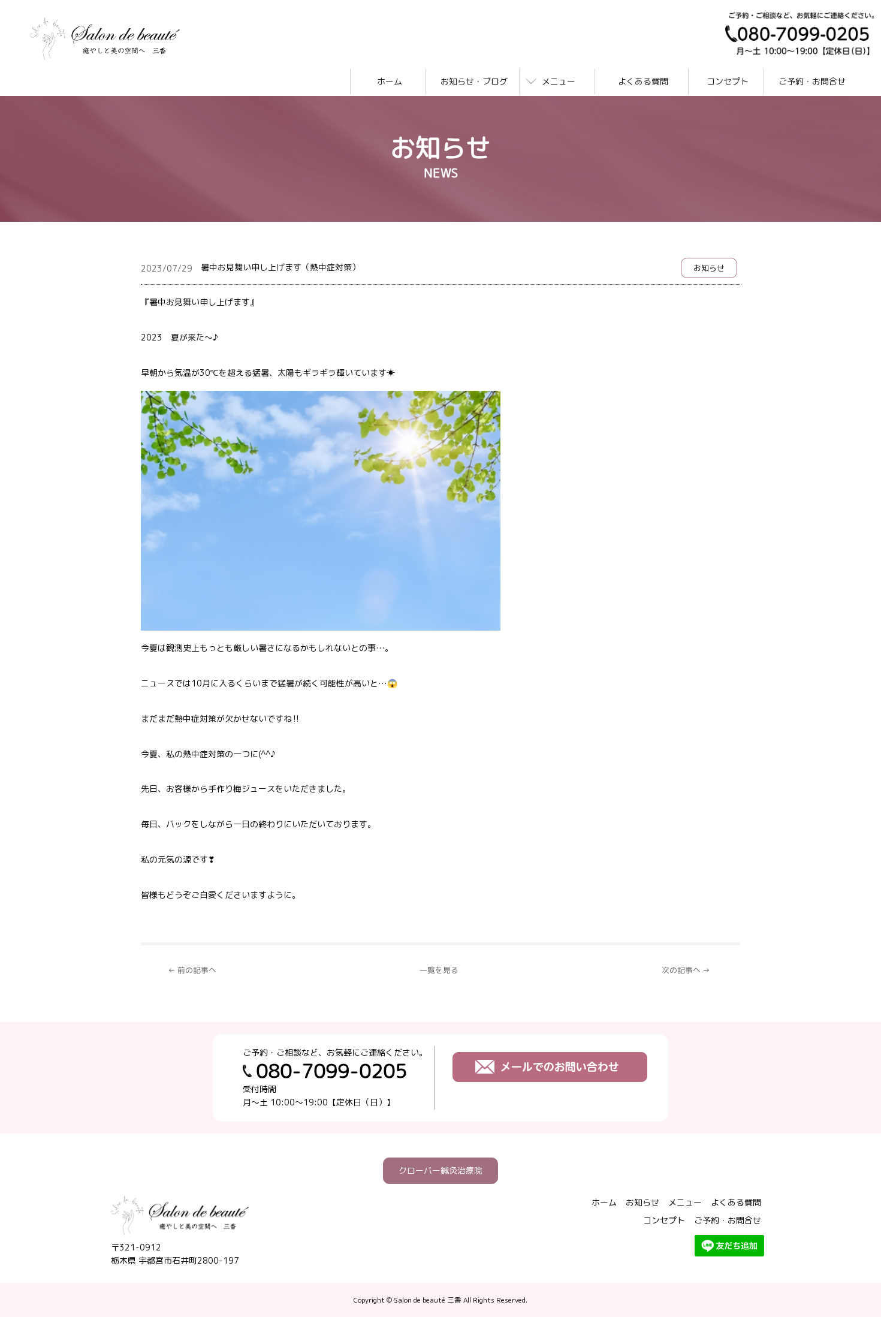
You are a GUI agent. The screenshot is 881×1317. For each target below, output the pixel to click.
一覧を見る (439, 970)
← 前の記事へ (192, 970)
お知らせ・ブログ (474, 81)
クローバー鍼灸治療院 (440, 1170)
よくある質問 (643, 81)
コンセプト (728, 81)
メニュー (558, 81)
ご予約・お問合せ (812, 81)
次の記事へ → (686, 970)
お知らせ (709, 268)
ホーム (389, 81)
